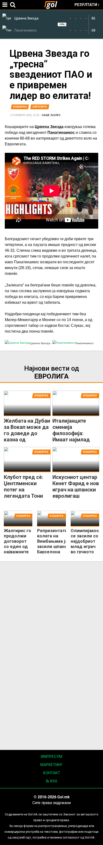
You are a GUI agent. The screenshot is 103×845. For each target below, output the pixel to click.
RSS (53, 781)
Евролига (39, 106)
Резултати (86, 4)
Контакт (51, 773)
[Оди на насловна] (52, 5)
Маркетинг (51, 764)
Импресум (51, 756)
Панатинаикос (61, 132)
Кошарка (20, 106)
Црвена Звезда (49, 127)
